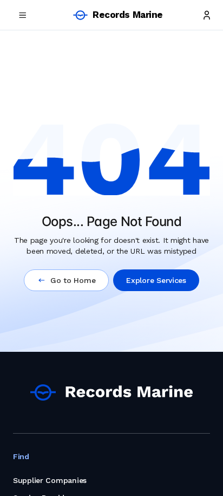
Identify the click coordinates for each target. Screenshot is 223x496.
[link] (111, 392)
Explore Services (156, 280)
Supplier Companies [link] (50, 480)
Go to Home (72, 280)
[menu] (23, 15)
